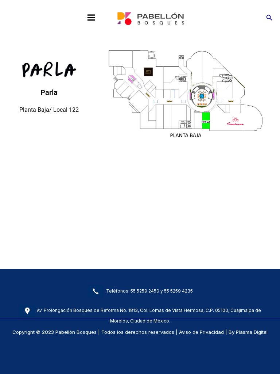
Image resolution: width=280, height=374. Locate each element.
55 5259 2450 (145, 290)
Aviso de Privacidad (201, 332)
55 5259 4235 (178, 290)
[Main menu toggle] (91, 18)
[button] (269, 17)
